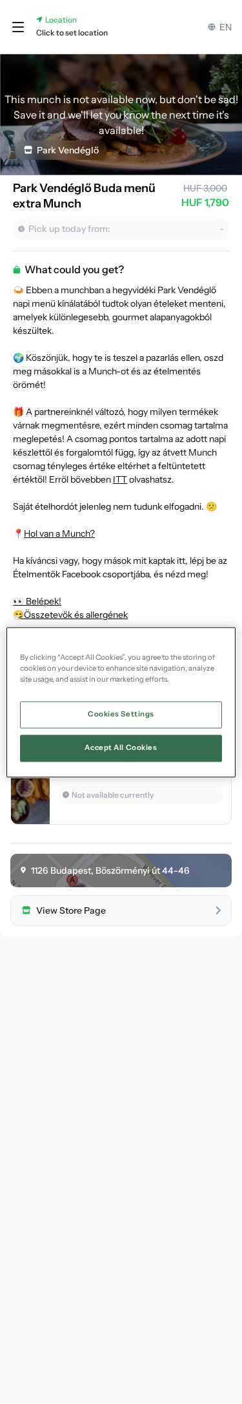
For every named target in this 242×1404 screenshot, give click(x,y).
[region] (121, 702)
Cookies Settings (121, 713)
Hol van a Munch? (59, 533)
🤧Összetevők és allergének (70, 614)
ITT (120, 479)
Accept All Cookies (121, 747)
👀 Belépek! (37, 601)
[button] (18, 27)
